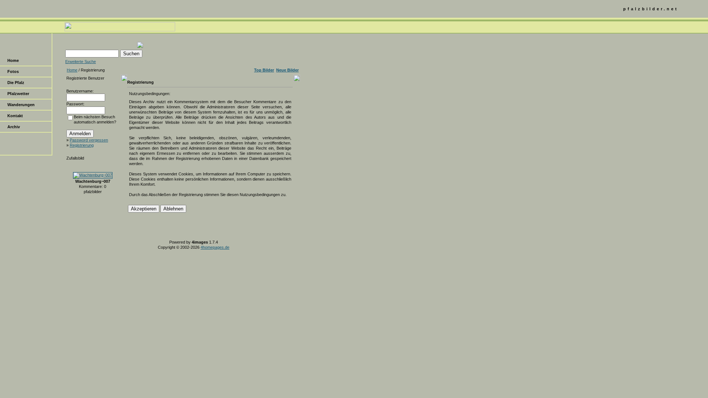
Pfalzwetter (18, 93)
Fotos (13, 71)
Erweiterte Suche (80, 61)
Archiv (13, 127)
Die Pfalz (15, 82)
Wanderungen (21, 104)
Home (13, 60)
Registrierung (82, 145)
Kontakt (15, 116)
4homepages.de (215, 247)
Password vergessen (89, 140)
